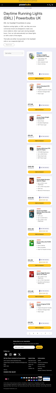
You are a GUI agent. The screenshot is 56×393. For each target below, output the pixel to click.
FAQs (29, 366)
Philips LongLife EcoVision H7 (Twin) (43, 55)
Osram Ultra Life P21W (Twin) (44, 242)
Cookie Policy (41, 364)
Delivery (40, 368)
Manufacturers (32, 360)
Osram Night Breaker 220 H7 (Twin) (43, 180)
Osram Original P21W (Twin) (43, 304)
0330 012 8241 (10, 372)
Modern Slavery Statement (45, 370)
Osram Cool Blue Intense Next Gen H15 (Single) (43, 212)
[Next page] (49, 333)
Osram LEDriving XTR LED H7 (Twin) (43, 149)
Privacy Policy (41, 366)
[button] (2, 5)
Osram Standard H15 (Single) (43, 86)
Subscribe (39, 347)
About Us (30, 364)
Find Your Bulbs (32, 362)
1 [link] (29, 333)
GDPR (39, 360)
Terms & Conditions (43, 362)
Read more (9, 44)
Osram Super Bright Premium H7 (43, 118)
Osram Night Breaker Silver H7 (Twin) (43, 273)
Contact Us (31, 368)
